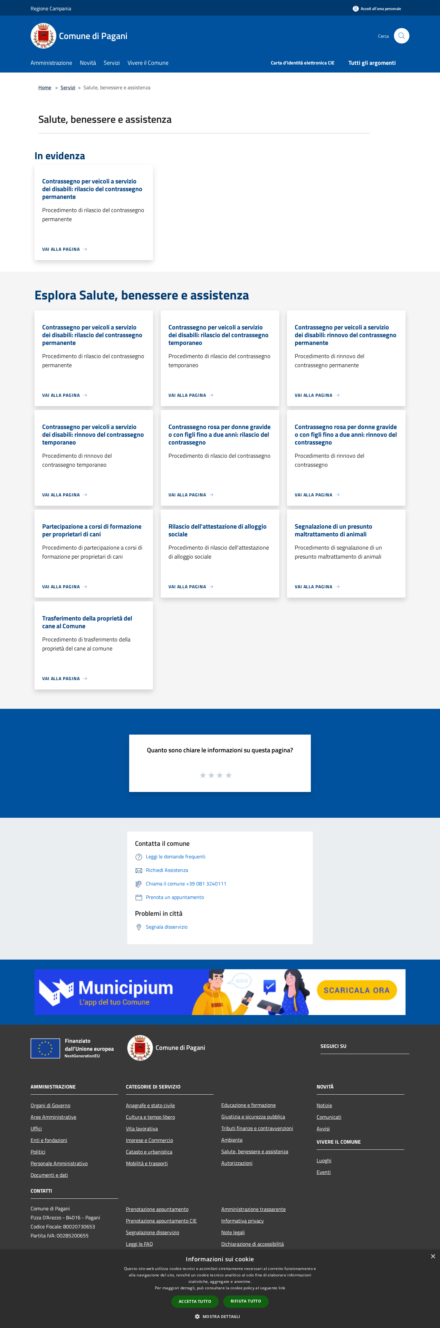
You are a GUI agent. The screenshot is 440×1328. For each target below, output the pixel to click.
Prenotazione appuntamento (157, 1209)
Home (44, 87)
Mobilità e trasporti (147, 1163)
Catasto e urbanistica (149, 1152)
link (282, 1288)
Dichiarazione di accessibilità (252, 1244)
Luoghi (324, 1160)
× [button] (432, 1256)
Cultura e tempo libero (150, 1117)
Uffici (36, 1128)
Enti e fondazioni (49, 1140)
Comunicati (329, 1117)
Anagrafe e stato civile (150, 1105)
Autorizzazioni (237, 1163)
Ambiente (232, 1140)
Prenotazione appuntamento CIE (161, 1221)
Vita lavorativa (142, 1128)
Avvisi (323, 1128)
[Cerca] (401, 36)
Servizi (68, 87)
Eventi (324, 1172)
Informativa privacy (242, 1221)
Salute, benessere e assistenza (254, 1151)
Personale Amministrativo (59, 1163)
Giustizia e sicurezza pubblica (253, 1116)
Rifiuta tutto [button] (246, 1301)
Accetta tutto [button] (195, 1301)
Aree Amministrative (53, 1117)
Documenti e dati (49, 1175)
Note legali (233, 1232)
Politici (38, 1152)
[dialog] (220, 1289)
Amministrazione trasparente (253, 1209)
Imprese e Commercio (149, 1140)
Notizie (324, 1105)
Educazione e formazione (248, 1105)
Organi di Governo (50, 1105)
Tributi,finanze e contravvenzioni (257, 1128)
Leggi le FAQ (139, 1244)
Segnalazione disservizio (152, 1232)
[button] (220, 1316)
